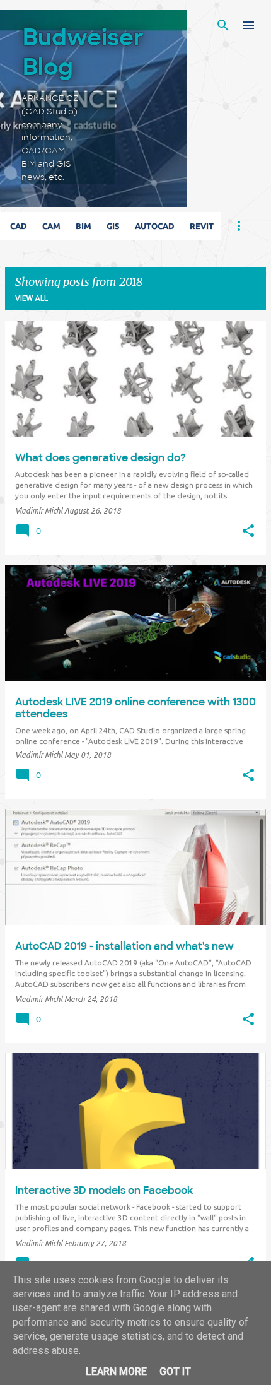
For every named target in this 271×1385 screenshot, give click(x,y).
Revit (202, 225)
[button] (248, 531)
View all (31, 298)
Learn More (116, 1371)
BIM (83, 225)
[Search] (223, 25)
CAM (51, 225)
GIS (113, 225)
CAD (18, 225)
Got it (175, 1371)
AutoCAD (155, 225)
